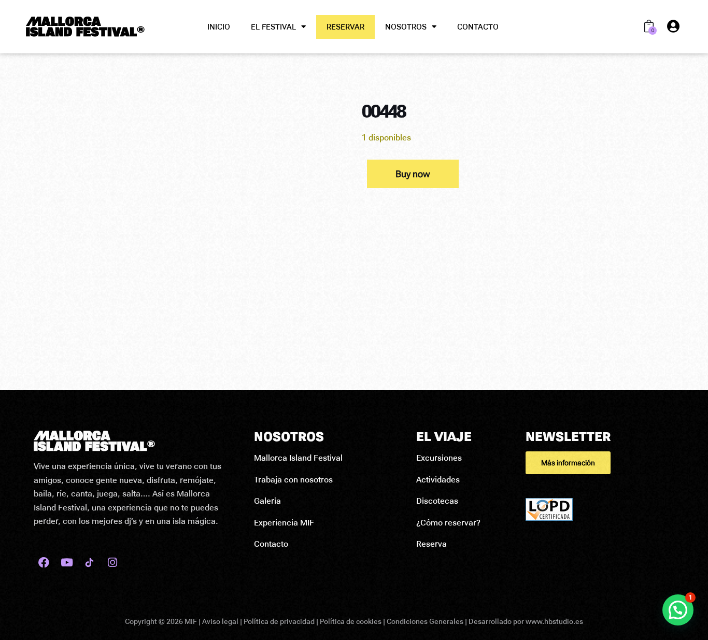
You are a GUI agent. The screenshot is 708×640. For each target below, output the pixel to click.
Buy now (412, 173)
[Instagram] (112, 562)
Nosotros (406, 27)
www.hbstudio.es (554, 621)
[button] (600, 462)
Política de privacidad (279, 621)
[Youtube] (66, 562)
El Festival (273, 27)
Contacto (478, 27)
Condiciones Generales (425, 621)
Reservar (345, 27)
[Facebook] (44, 562)
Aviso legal (220, 621)
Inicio (218, 27)
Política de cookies (350, 621)
